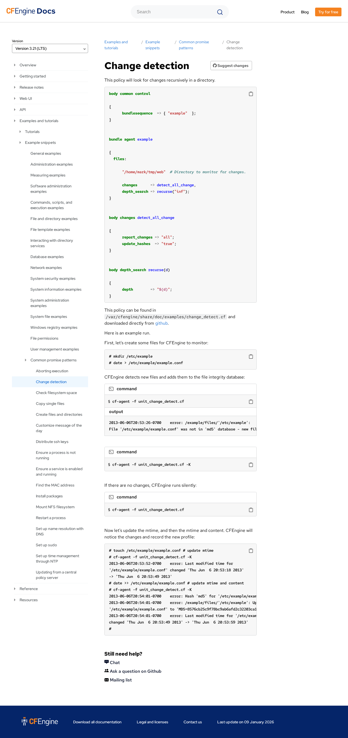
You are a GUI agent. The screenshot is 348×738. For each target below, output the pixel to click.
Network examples (46, 267)
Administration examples (51, 164)
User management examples (54, 349)
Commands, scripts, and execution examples (51, 205)
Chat (114, 662)
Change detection (51, 381)
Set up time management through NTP (57, 558)
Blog (305, 12)
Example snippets (40, 142)
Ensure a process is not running (56, 455)
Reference (29, 588)
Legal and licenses (152, 722)
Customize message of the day (59, 428)
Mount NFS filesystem (55, 506)
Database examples (47, 256)
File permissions (44, 338)
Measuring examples (48, 175)
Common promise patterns (53, 360)
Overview (28, 65)
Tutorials (32, 131)
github (161, 323)
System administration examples (49, 303)
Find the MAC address (55, 485)
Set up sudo (46, 544)
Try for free (328, 12)
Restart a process (51, 517)
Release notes (32, 87)
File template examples (50, 229)
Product (287, 12)
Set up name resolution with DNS (59, 531)
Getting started (33, 76)
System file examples (48, 316)
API (23, 109)
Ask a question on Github (135, 671)
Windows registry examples (53, 327)
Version (17, 41)
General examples (45, 153)
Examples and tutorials (39, 120)
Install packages (49, 496)
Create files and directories (59, 414)
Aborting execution (52, 370)
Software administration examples (51, 189)
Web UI (26, 98)
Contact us (193, 722)
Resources (29, 599)
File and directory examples (54, 218)
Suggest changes (232, 65)
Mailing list (120, 680)
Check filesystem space (56, 392)
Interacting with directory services (51, 243)
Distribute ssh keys (52, 441)
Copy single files (50, 403)
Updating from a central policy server (56, 575)
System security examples (53, 278)
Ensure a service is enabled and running (59, 471)
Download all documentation (97, 722)
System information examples (56, 289)
